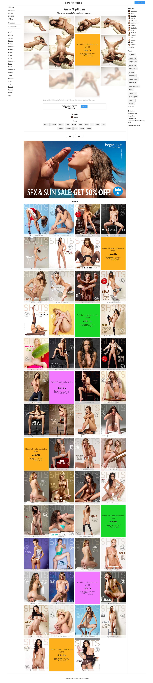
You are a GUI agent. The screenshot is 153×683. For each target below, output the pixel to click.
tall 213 (131, 90)
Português (11, 61)
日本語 (10, 58)
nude (97, 124)
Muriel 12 (133, 33)
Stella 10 (133, 45)
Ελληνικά (11, 49)
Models (12, 16)
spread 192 (132, 93)
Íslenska (10, 41)
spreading (68, 128)
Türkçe (10, 75)
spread (74, 124)
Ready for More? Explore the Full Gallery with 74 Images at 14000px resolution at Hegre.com (69, 100)
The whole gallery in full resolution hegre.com (74, 13)
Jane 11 (133, 40)
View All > (131, 47)
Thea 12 (133, 35)
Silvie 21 (133, 16)
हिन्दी (9, 95)
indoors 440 (132, 58)
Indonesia (11, 78)
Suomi (10, 55)
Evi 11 (132, 37)
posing (82, 128)
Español (10, 35)
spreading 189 (133, 97)
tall (92, 124)
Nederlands (11, 70)
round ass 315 (133, 68)
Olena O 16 (134, 21)
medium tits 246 (133, 79)
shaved (61, 124)
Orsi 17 (133, 18)
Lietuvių (10, 72)
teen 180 (131, 104)
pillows (89, 128)
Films (11, 13)
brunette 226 (132, 83)
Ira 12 (132, 30)
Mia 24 (133, 13)
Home (12, 7)
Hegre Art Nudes (72, 2)
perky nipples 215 (134, 86)
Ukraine (54, 124)
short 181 (132, 100)
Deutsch (10, 87)
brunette (46, 124)
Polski (10, 32)
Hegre (132, 113)
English (10, 52)
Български (11, 47)
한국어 (10, 81)
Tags (11, 19)
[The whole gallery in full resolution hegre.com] (36, 61)
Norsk (10, 64)
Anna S (76, 117)
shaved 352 (132, 65)
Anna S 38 (134, 11)
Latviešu (10, 90)
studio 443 (132, 54)
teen (67, 124)
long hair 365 (133, 61)
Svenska (10, 38)
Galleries (12, 10)
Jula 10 (133, 42)
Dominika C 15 (135, 23)
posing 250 (132, 76)
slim (76, 128)
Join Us (139, 2)
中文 (9, 84)
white (86, 124)
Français (10, 44)
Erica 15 (133, 25)
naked (103, 124)
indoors (61, 128)
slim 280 (131, 72)
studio (80, 124)
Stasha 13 (134, 28)
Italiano (10, 93)
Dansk (10, 67)
